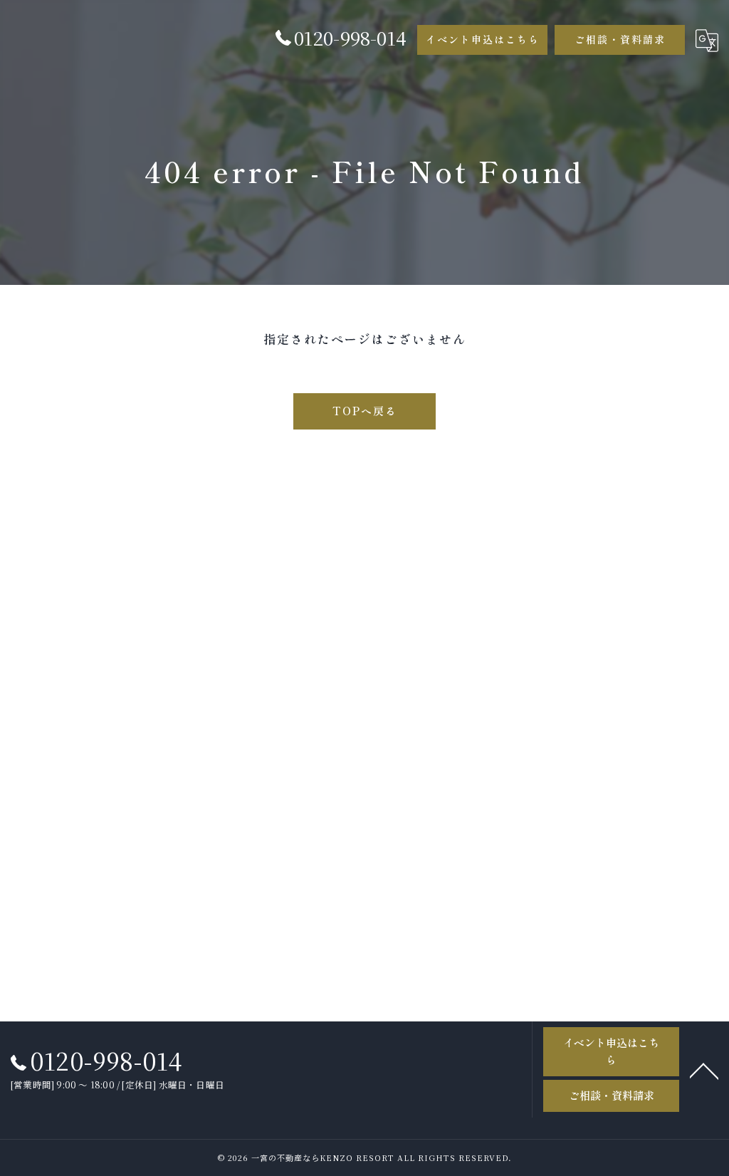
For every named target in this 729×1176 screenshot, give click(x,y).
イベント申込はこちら (483, 39)
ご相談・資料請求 (620, 39)
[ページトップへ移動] (704, 1070)
